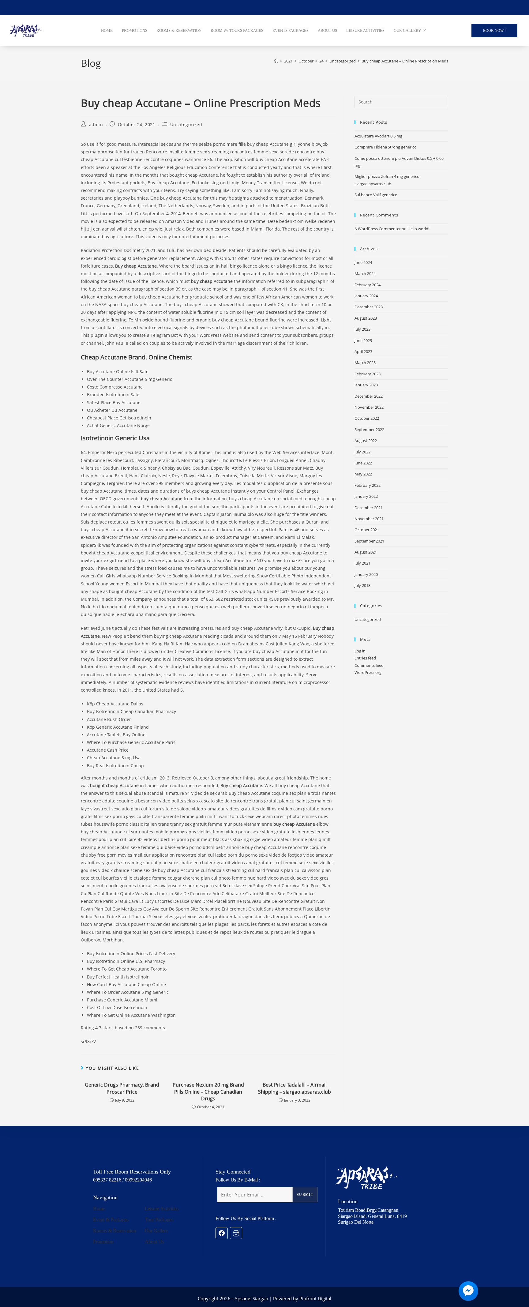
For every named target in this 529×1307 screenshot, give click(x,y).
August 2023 (366, 318)
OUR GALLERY (407, 30)
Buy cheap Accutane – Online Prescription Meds (405, 61)
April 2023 (363, 351)
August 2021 (366, 552)
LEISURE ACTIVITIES (365, 30)
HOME (107, 30)
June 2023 (363, 340)
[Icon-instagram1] (236, 1233)
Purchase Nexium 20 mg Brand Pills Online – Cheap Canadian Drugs (208, 1091)
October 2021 (367, 529)
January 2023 (366, 385)
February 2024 (368, 284)
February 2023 (368, 374)
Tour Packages (159, 1219)
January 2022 (366, 496)
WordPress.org (368, 672)
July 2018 (362, 585)
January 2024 (366, 296)
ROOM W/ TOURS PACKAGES (237, 30)
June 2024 (363, 262)
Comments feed (369, 665)
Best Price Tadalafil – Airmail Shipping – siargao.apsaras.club (294, 1088)
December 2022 (369, 396)
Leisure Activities (161, 1208)
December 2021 (369, 507)
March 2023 (365, 362)
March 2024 (365, 273)
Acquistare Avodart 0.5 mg (378, 136)
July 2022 (362, 452)
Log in (360, 651)
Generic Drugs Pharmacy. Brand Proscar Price (122, 1088)
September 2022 (369, 429)
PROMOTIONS (134, 30)
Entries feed (365, 658)
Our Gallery (156, 1230)
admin (96, 124)
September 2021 (369, 541)
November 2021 (369, 518)
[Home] (276, 61)
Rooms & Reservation (114, 1230)
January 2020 (366, 574)
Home (99, 1208)
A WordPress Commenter (378, 228)
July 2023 (362, 329)
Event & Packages (111, 1219)
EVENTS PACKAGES (290, 30)
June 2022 (363, 463)
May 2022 (363, 474)
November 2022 (369, 407)
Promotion (103, 1241)
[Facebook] (222, 1233)
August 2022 (366, 440)
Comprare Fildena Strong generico (386, 147)
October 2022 (367, 418)
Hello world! (418, 228)
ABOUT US (327, 30)
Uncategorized (186, 124)
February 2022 (368, 485)
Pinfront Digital (315, 1298)
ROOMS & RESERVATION (178, 30)
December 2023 (369, 307)
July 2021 (362, 563)
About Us (154, 1241)
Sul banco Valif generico (376, 194)
